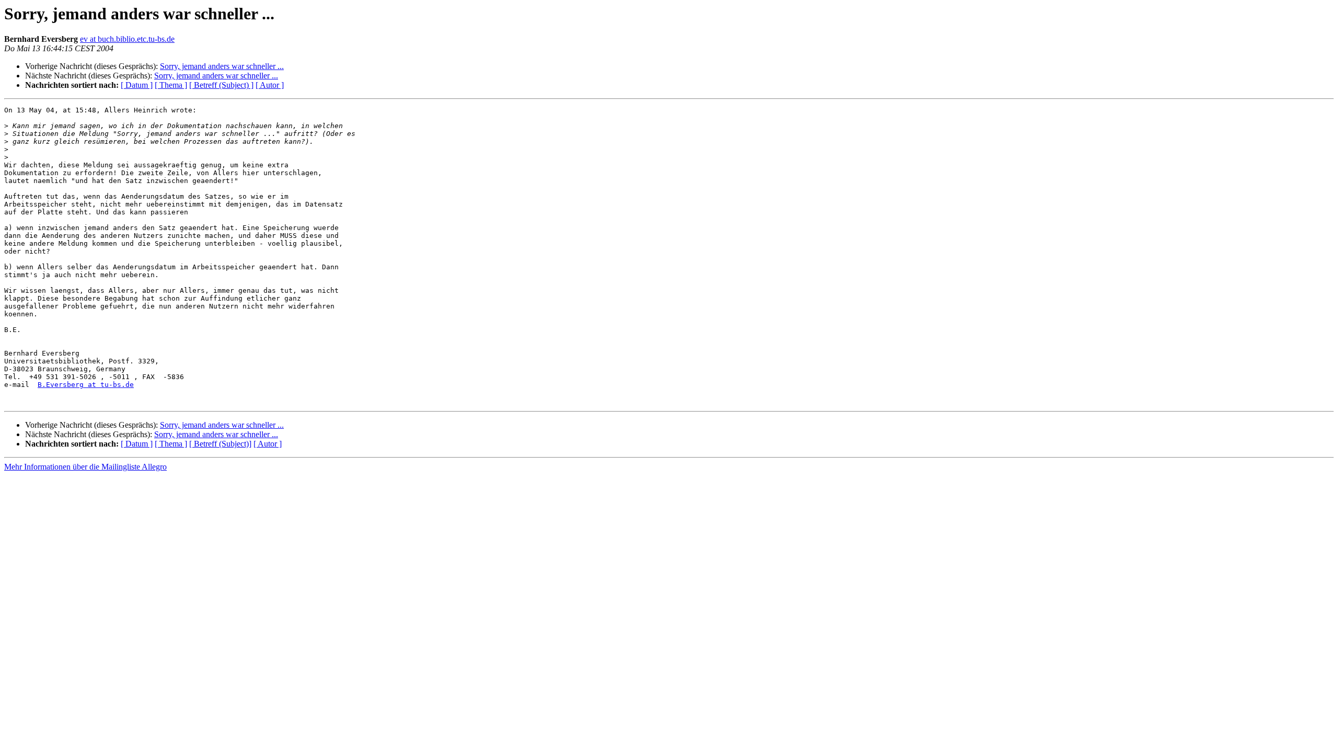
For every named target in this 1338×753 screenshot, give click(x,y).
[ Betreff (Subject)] (220, 443)
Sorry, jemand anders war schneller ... (222, 66)
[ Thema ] (171, 85)
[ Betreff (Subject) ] (221, 85)
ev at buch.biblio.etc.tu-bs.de (127, 39)
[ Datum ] (137, 85)
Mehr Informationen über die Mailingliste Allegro (85, 466)
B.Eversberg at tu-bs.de (86, 385)
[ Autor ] (270, 85)
